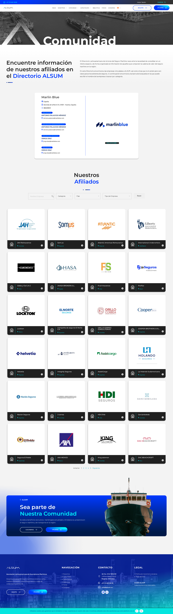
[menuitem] (119, 8)
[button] (15, 592)
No (141, 611)
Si (136, 611)
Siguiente (96, 468)
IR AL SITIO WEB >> (112, 143)
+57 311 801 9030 (11, 2)
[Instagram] (107, 592)
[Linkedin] (103, 592)
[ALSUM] (8, 8)
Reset (139, 196)
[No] (170, 611)
